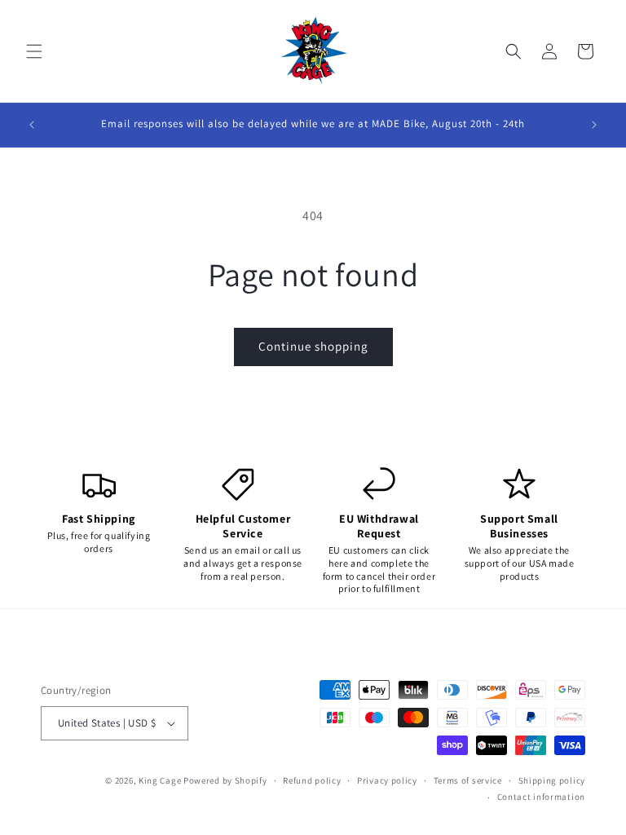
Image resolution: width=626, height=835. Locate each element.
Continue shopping (313, 346)
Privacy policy (387, 780)
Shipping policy (552, 780)
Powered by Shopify (225, 780)
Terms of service (468, 780)
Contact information (541, 796)
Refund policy (312, 780)
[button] (34, 51)
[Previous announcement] (32, 125)
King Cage (160, 780)
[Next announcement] (594, 125)
